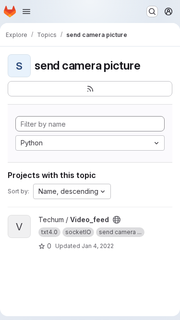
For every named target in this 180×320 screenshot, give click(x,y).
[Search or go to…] (152, 11)
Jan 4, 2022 (98, 245)
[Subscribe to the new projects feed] (90, 88)
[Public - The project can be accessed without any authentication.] (116, 220)
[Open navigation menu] (26, 11)
